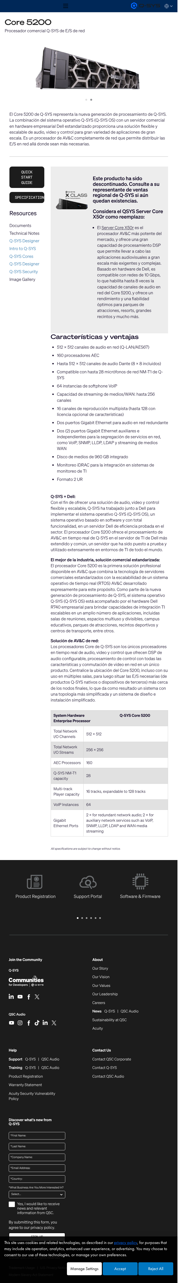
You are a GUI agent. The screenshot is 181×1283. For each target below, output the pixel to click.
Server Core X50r (118, 228)
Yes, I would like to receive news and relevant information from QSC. (38, 1208)
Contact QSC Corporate (111, 1059)
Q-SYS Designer (24, 241)
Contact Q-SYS (104, 1067)
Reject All (155, 1268)
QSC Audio (17, 1016)
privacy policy (42, 1227)
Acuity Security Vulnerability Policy (32, 1096)
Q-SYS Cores (21, 256)
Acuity (97, 1028)
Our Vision (101, 977)
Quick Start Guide (27, 177)
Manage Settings (84, 1268)
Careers (98, 1002)
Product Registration (26, 1076)
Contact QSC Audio (108, 1076)
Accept (120, 1268)
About (97, 960)
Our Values (101, 985)
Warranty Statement (25, 1085)
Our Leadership (105, 994)
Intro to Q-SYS (22, 248)
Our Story (100, 968)
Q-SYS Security (23, 272)
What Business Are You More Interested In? (36, 1187)
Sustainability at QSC (109, 1020)
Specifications (29, 197)
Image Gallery (22, 279)
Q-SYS (14, 970)
